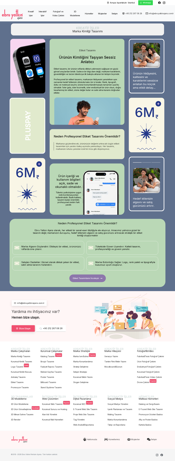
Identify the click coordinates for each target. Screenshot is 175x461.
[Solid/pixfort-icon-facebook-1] (161, 455)
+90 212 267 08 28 (133, 13)
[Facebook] (159, 2)
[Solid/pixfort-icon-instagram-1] (157, 455)
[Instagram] (164, 2)
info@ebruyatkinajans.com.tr (161, 13)
